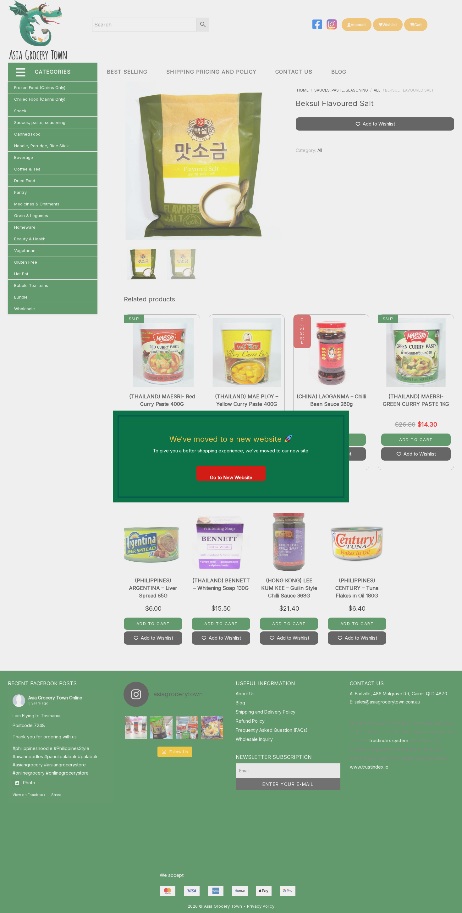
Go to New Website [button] (231, 477)
